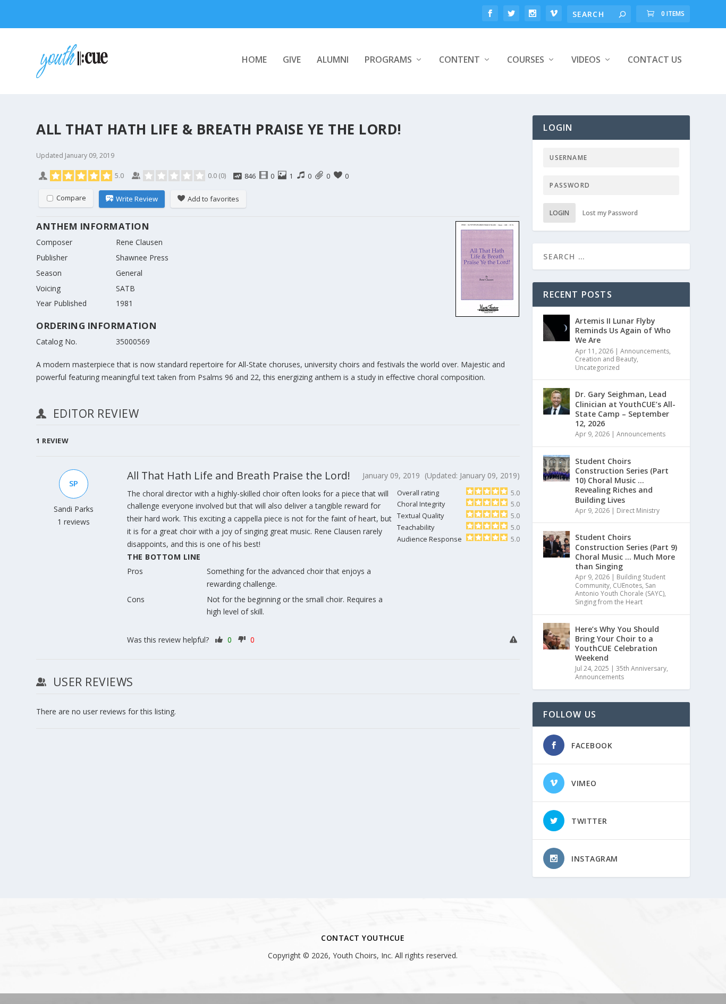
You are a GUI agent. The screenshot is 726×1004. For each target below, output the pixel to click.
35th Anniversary (641, 668)
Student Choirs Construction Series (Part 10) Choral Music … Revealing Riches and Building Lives (622, 480)
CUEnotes (627, 585)
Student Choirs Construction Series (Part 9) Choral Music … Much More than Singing (626, 551)
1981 (124, 303)
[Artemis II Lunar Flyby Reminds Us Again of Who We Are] (556, 328)
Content (459, 60)
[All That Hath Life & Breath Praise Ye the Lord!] (487, 270)
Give (292, 60)
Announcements (644, 351)
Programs (388, 60)
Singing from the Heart (609, 601)
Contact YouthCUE (362, 938)
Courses (525, 60)
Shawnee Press (142, 257)
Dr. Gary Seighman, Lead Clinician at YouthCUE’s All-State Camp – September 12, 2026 (625, 408)
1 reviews (73, 522)
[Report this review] (515, 640)
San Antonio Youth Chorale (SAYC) (619, 589)
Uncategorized (597, 367)
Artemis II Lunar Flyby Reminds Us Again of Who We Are (623, 330)
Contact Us (655, 60)
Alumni (333, 60)
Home (254, 60)
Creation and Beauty (606, 359)
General (129, 273)
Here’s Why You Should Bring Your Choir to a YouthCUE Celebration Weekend (617, 643)
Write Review (137, 199)
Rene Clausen (139, 242)
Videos (586, 60)
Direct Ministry (638, 510)
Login (559, 212)
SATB (125, 288)
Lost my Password (610, 212)
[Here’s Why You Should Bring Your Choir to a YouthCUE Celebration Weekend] (556, 636)
